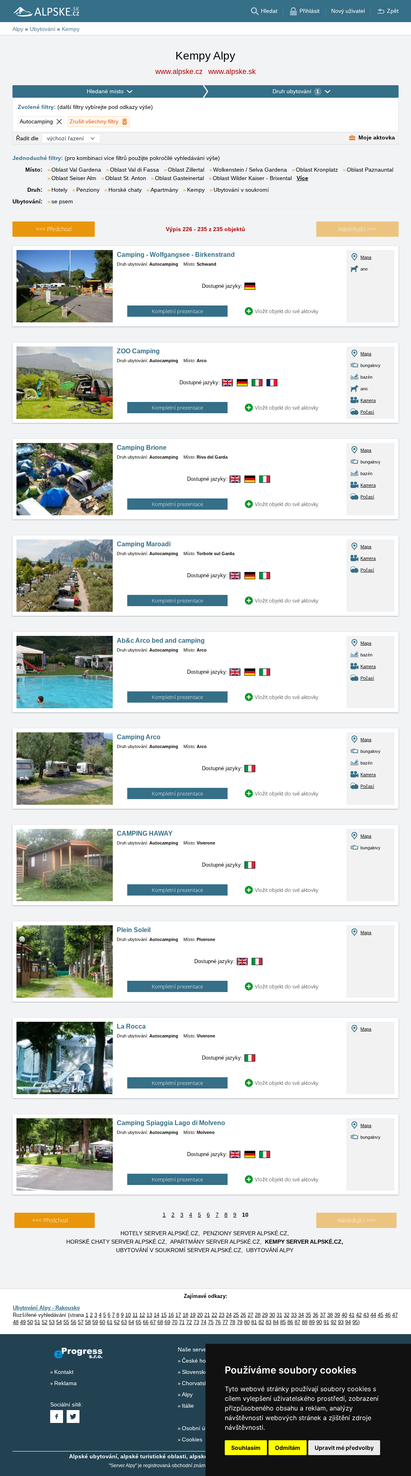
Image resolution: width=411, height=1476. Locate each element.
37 (323, 1315)
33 (294, 1315)
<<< (53, 229)
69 (167, 1322)
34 (301, 1315)
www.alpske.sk (232, 72)
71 (182, 1322)
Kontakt (63, 1372)
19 (192, 1315)
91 (326, 1322)
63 (124, 1322)
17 (178, 1315)
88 (304, 1322)
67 (153, 1322)
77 (225, 1322)
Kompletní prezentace (177, 311)
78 (232, 1322)
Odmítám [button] (287, 1447)
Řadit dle (27, 138)
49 (23, 1322)
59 (95, 1322)
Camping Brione (142, 447)
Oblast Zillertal (186, 169)
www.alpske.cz (179, 72)
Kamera (368, 400)
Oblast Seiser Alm (73, 178)
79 (239, 1322)
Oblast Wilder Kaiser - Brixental (252, 178)
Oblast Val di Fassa (134, 169)
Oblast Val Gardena (76, 169)
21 (207, 1315)
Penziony (88, 190)
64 (131, 1322)
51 (37, 1322)
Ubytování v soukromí (241, 190)
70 (174, 1322)
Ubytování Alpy (269, 1250)
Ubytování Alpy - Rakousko (46, 1308)
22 (214, 1315)
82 (261, 1322)
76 (218, 1322)
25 (236, 1315)
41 (351, 1315)
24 (229, 1315)
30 (272, 1315)
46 (388, 1315)
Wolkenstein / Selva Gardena (250, 169)
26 (243, 1315)
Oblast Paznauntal (370, 169)
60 (102, 1322)
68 (160, 1322)
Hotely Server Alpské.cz (159, 1233)
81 (254, 1322)
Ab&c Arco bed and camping (161, 640)
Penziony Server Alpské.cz (245, 1233)
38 (330, 1315)
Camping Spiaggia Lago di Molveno (171, 1122)
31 (279, 1315)
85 (283, 1322)
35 (308, 1315)
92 (333, 1322)
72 (189, 1322)
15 (164, 1315)
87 (297, 1322)
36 (315, 1315)
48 (15, 1322)
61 (109, 1322)
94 (348, 1322)
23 (221, 1315)
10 (128, 1315)
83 (268, 1322)
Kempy (196, 190)
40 (344, 1315)
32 (286, 1315)
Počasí (367, 412)
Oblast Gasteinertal (179, 178)
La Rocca (131, 1026)
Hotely (59, 190)
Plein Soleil (134, 930)
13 (149, 1315)
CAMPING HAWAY (145, 833)
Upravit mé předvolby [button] (344, 1447)
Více (302, 178)
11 (135, 1315)
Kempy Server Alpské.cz (303, 1241)
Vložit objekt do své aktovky (286, 311)
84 (276, 1322)
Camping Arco (139, 737)
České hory (196, 1360)
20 (200, 1315)
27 (250, 1315)
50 (30, 1322)
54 (59, 1322)
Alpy (187, 1394)
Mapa (365, 257)
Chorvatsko (196, 1383)
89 (312, 1322)
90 (319, 1322)
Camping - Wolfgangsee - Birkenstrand (176, 254)
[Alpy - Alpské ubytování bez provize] (45, 11)
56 (73, 1322)
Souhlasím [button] (245, 1447)
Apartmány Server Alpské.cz (215, 1241)
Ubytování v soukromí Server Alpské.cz (178, 1250)
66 (146, 1322)
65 (138, 1322)
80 (247, 1322)
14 (156, 1315)
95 (355, 1322)
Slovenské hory (201, 1372)
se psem (62, 201)
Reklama (65, 1383)
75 (211, 1322)
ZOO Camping (138, 351)
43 (366, 1315)
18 (185, 1315)
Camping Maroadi (144, 544)
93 (341, 1322)
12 (142, 1315)
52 (44, 1322)
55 (66, 1322)
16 (171, 1315)
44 (373, 1315)
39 (337, 1315)
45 (380, 1315)
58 (88, 1322)
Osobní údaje (199, 1428)
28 (257, 1315)
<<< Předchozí (50, 1220)
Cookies (192, 1439)
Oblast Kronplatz (317, 169)
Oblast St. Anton (125, 178)
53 (52, 1322)
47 (395, 1315)
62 (117, 1322)
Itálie (188, 1405)
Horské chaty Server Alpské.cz (115, 1241)
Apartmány (164, 190)
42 (359, 1315)
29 (265, 1315)
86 (290, 1322)
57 (80, 1322)
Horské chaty (125, 190)
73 (196, 1322)
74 (203, 1322)
